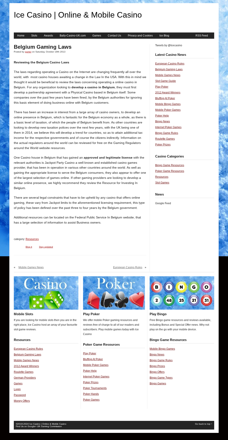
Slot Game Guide (165, 81)
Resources (32, 239)
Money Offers (22, 400)
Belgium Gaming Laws (169, 69)
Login (17, 389)
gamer (28, 51)
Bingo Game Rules (166, 133)
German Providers (25, 377)
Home (20, 35)
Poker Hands (91, 394)
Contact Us (114, 35)
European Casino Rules (127, 267)
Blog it (29, 247)
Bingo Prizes (157, 366)
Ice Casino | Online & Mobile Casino (78, 14)
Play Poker (161, 86)
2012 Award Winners (167, 92)
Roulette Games (165, 138)
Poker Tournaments (95, 388)
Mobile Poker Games (168, 109)
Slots (34, 35)
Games (96, 35)
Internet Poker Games (168, 127)
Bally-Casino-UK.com (73, 35)
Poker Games (91, 399)
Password (20, 395)
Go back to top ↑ (203, 424)
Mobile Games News (31, 267)
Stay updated (46, 247)
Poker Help (162, 115)
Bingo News (162, 121)
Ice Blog (164, 35)
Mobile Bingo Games (168, 104)
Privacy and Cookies (140, 35)
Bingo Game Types (161, 377)
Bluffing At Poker (165, 98)
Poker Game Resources (169, 171)
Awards (48, 35)
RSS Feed (201, 35)
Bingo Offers (157, 371)
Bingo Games (158, 383)
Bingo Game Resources (169, 165)
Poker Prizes (163, 144)
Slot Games (162, 182)
